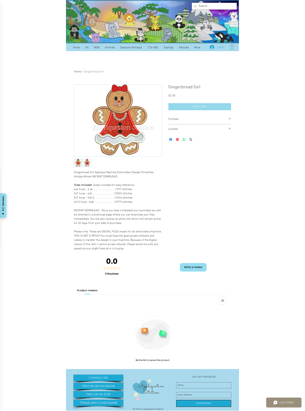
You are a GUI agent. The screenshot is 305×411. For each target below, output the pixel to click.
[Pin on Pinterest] (177, 139)
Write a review (193, 267)
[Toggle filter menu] (223, 301)
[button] (232, 47)
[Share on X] (191, 139)
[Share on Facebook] (171, 139)
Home (77, 72)
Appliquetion (151, 386)
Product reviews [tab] (87, 290)
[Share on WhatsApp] (184, 139)
